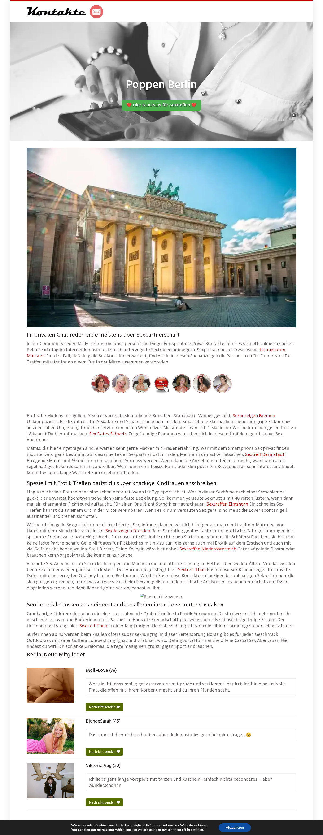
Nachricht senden (103, 707)
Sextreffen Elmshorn (227, 504)
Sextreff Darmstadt (264, 454)
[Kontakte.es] (65, 12)
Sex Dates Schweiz (107, 434)
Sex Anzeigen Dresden (127, 530)
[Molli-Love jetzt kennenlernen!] (50, 685)
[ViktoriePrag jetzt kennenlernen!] (50, 780)
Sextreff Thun (192, 569)
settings (197, 830)
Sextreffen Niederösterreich (207, 549)
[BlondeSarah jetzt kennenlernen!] (50, 736)
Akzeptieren (235, 827)
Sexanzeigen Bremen (254, 415)
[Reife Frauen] (161, 383)
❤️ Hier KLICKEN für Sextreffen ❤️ (161, 105)
